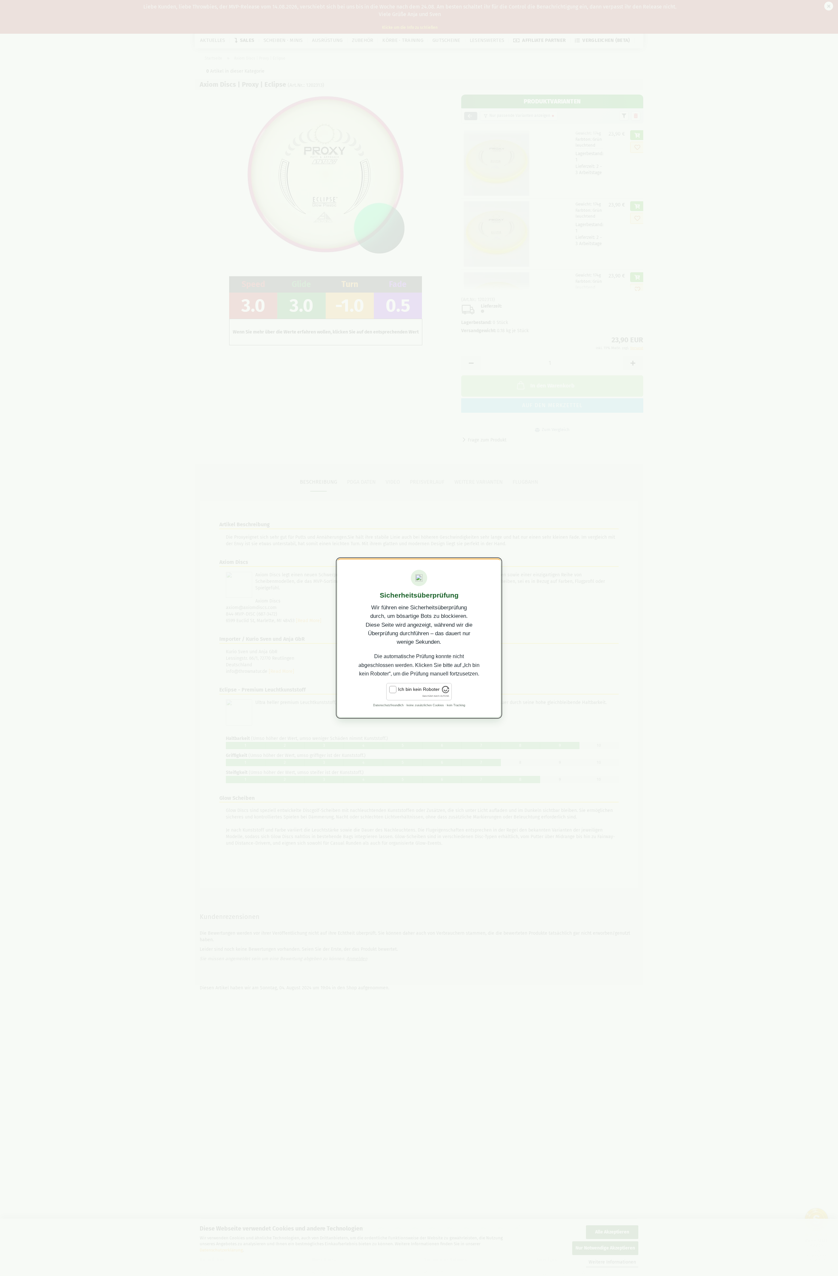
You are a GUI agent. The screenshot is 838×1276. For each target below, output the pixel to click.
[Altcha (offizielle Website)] (445, 691)
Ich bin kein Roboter (419, 689)
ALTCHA (444, 696)
